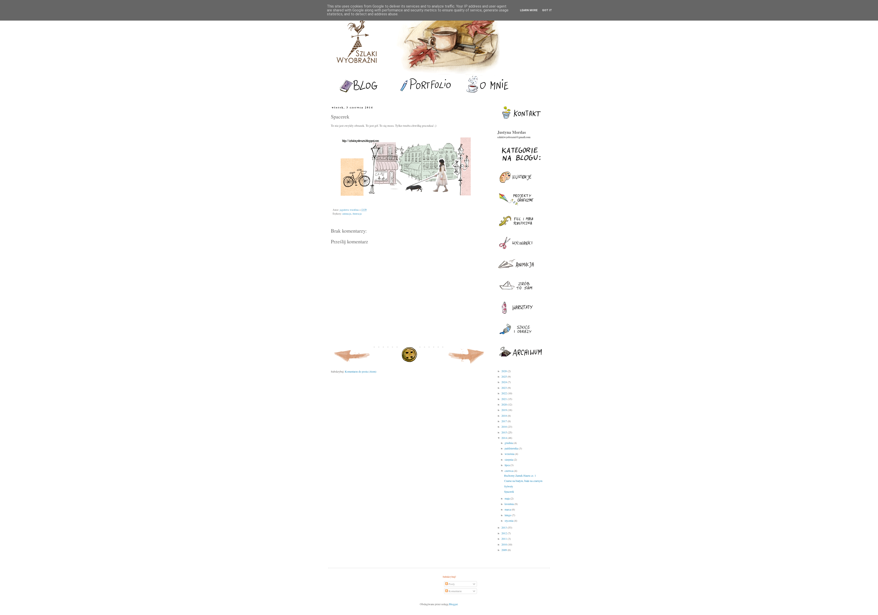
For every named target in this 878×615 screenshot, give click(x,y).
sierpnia (509, 459)
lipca (507, 465)
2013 (504, 527)
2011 (504, 538)
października (512, 448)
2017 (504, 421)
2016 (504, 426)
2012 (504, 533)
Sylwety (508, 486)
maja (507, 498)
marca (508, 509)
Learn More (529, 10)
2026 (504, 371)
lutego (508, 515)
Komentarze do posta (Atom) (360, 371)
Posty (451, 584)
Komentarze (455, 591)
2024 (504, 382)
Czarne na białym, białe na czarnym (523, 481)
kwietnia (509, 504)
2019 (504, 410)
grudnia (509, 443)
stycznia (509, 520)
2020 (504, 404)
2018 (504, 415)
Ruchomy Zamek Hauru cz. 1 (520, 475)
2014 (504, 438)
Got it (547, 10)
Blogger (453, 604)
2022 (504, 393)
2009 (504, 550)
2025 (504, 376)
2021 (504, 399)
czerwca (509, 471)
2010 (504, 544)
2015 (504, 432)
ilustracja (357, 213)
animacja (346, 213)
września (510, 454)
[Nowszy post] (352, 365)
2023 (504, 387)
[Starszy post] (466, 365)
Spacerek (509, 491)
